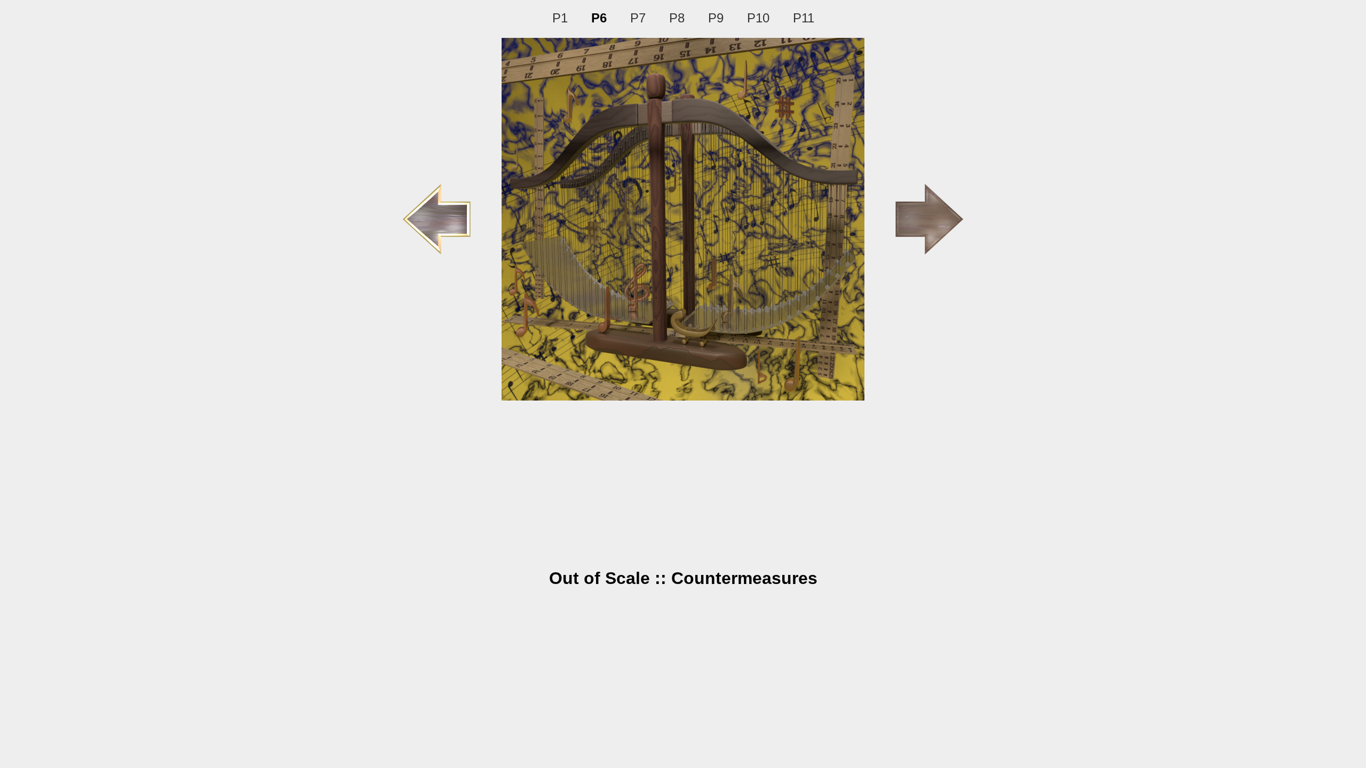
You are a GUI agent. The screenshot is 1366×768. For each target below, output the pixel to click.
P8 (677, 18)
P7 (638, 18)
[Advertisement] (683, 480)
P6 (599, 18)
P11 (803, 18)
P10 (758, 18)
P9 (716, 18)
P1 (560, 18)
